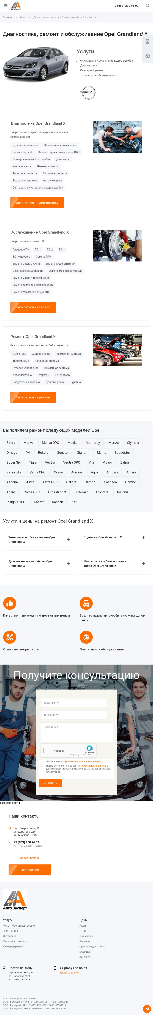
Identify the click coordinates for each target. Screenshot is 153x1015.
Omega (12, 452)
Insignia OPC (16, 502)
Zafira (124, 462)
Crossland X (57, 492)
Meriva (29, 443)
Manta (101, 452)
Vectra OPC (71, 462)
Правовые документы (92, 946)
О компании (86, 936)
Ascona (12, 482)
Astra (30, 482)
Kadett (39, 502)
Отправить (50, 782)
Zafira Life (14, 472)
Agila (94, 472)
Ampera (112, 472)
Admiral (76, 472)
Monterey (93, 443)
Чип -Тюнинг (10, 930)
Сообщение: (51, 726)
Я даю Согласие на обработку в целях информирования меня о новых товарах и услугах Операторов (78, 768)
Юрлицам (85, 951)
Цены (83, 920)
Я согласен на (73, 761)
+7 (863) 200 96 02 (125, 6)
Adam (11, 492)
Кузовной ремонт (13, 946)
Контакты (85, 956)
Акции (83, 925)
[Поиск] (147, 6)
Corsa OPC (32, 492)
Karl (74, 502)
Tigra (33, 462)
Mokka (72, 443)
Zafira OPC (38, 472)
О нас (82, 930)
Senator (63, 452)
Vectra (50, 462)
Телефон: (51, 715)
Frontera (102, 492)
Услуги (8, 920)
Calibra (71, 482)
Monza (114, 443)
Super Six (14, 462)
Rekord (43, 452)
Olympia (133, 443)
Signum (82, 452)
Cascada (110, 482)
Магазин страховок (15, 941)
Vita (91, 462)
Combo (130, 482)
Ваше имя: (51, 703)
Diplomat (81, 492)
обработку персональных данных (82, 761)
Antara (131, 472)
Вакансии (84, 941)
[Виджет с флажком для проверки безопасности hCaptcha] (68, 750)
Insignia (123, 492)
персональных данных (93, 765)
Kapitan (57, 502)
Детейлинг (9, 936)
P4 (28, 452)
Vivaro (107, 462)
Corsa (58, 472)
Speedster (122, 452)
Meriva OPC (50, 443)
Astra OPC (50, 482)
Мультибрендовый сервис (19, 925)
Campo (90, 482)
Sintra (11, 443)
